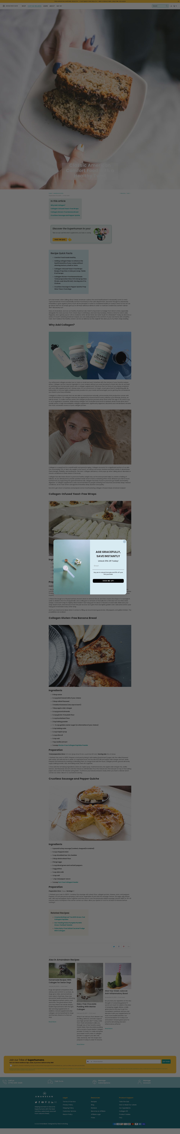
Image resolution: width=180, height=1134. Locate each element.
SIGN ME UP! (108, 581)
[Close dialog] (124, 541)
